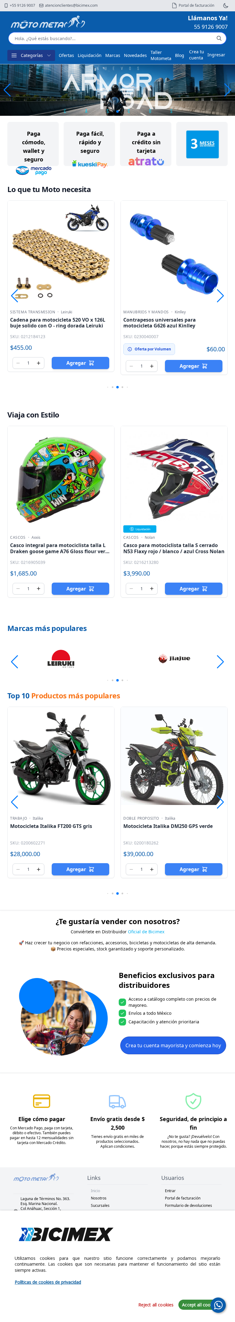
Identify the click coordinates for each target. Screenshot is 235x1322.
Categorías (32, 55)
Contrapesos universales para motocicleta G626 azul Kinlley (159, 322)
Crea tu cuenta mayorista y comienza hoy (173, 1045)
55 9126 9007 (211, 26)
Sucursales (100, 1205)
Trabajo (18, 818)
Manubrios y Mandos (146, 312)
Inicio (95, 1190)
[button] (228, 90)
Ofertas (66, 55)
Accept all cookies (200, 1305)
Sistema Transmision (32, 312)
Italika (38, 818)
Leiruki (66, 312)
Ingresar (216, 55)
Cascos (18, 537)
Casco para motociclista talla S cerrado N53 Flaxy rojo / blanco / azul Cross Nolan (174, 548)
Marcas (112, 55)
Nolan (150, 537)
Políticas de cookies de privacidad (48, 1282)
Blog (179, 55)
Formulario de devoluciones (188, 1205)
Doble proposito (141, 818)
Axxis (36, 537)
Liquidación (90, 55)
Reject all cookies (156, 1305)
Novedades (135, 55)
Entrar (170, 1190)
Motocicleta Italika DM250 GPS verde (168, 826)
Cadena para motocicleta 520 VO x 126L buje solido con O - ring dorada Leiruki (57, 322)
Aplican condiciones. (117, 1146)
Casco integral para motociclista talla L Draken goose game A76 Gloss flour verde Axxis (60, 551)
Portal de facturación (182, 1198)
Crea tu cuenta (196, 55)
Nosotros (98, 1198)
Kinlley (180, 312)
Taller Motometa (161, 55)
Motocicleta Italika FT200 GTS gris (51, 826)
